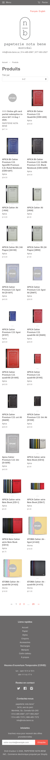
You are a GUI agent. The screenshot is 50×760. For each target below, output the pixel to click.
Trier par (6, 74)
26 (33, 604)
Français (34, 11)
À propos (25, 657)
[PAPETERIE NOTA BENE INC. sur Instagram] (31, 688)
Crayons (25, 638)
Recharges (25, 645)
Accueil (5, 62)
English (42, 11)
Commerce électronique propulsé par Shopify (27, 754)
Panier (44, 2)
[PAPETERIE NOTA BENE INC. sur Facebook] (25, 688)
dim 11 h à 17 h (25, 674)
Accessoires (25, 642)
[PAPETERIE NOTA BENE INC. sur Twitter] (18, 688)
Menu (8, 2)
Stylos (25, 634)
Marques (25, 649)
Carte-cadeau (25, 653)
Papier (25, 631)
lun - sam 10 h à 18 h (25, 670)
